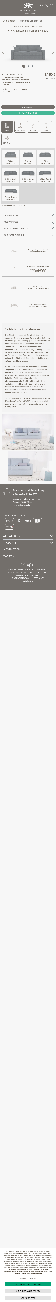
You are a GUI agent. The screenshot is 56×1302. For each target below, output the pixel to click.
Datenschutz (23, 1278)
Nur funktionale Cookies (28, 1291)
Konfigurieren (28, 1298)
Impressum (33, 1278)
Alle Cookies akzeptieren (28, 1284)
